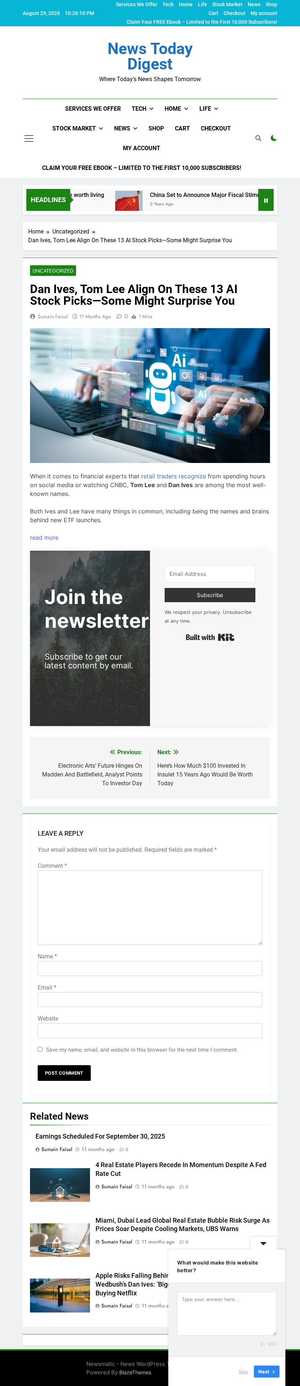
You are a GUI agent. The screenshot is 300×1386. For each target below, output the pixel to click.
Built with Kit (210, 637)
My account (264, 13)
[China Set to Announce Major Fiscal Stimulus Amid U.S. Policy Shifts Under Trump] (111, 204)
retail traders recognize (173, 476)
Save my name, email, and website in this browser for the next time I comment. (142, 1050)
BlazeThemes (135, 1372)
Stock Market (227, 4)
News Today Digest (150, 56)
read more (44, 537)
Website (48, 1018)
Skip (243, 1371)
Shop (271, 4)
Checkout (234, 13)
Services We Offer (136, 4)
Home (186, 4)
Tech (168, 4)
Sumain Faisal (53, 316)
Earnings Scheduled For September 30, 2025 (100, 1136)
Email (47, 987)
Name (47, 956)
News (254, 4)
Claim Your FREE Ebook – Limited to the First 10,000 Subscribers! (202, 22)
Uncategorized (53, 270)
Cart (213, 13)
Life (202, 4)
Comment (52, 865)
